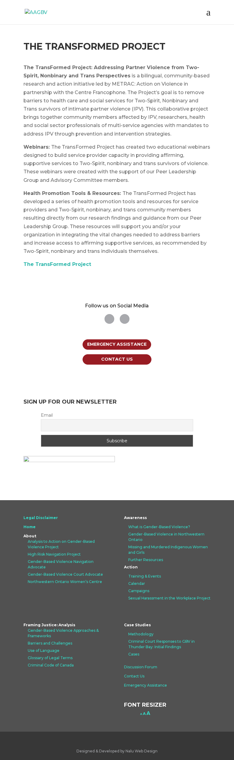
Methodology (141, 634)
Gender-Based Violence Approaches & (63, 630)
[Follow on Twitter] (109, 319)
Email (47, 415)
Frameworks (39, 636)
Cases (133, 654)
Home (29, 527)
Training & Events (144, 576)
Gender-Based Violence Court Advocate (65, 574)
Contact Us (117, 359)
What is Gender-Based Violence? (159, 527)
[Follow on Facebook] (124, 319)
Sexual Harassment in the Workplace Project (169, 598)
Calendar (136, 583)
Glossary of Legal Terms (50, 658)
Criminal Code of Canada (51, 665)
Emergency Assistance (117, 344)
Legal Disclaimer (40, 517)
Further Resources (145, 559)
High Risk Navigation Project (54, 554)
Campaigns (138, 591)
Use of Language (43, 650)
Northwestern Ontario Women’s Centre (65, 581)
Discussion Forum (140, 667)
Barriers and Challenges (50, 643)
